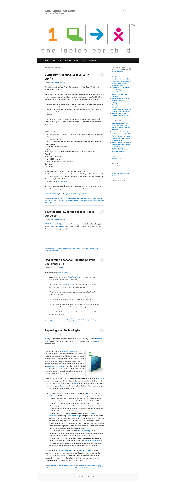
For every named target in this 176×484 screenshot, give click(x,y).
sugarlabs (95, 467)
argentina (68, 200)
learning (59, 321)
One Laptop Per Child (67, 351)
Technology (65, 465)
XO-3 (97, 341)
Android (51, 396)
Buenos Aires (75, 200)
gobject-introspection (91, 440)
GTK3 (89, 393)
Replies (55, 250)
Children (52, 248)
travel (85, 321)
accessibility (99, 319)
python (78, 467)
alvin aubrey (116, 123)
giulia (63, 82)
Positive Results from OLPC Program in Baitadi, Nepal (121, 138)
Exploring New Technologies (63, 330)
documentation (49, 321)
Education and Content (64, 198)
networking (64, 467)
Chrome (92, 413)
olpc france (65, 321)
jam (55, 321)
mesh (51, 467)
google (47, 467)
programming (72, 467)
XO (49, 200)
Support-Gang (86, 319)
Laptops (73, 198)
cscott (99, 465)
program (86, 200)
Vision (70, 465)
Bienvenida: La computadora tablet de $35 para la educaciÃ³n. (121, 90)
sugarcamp (99, 200)
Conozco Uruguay (65, 450)
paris (70, 321)
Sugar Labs (92, 200)
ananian (82, 465)
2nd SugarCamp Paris (77, 277)
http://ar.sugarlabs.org (52, 194)
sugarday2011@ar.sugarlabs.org (75, 194)
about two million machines (56, 366)
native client (56, 467)
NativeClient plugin (74, 416)
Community (53, 198)
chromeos (93, 465)
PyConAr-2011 (62, 181)
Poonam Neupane (117, 136)
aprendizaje (61, 200)
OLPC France (63, 272)
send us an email (118, 71)
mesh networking (84, 430)
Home (47, 60)
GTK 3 (87, 248)
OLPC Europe (73, 319)
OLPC (78, 198)
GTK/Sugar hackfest (53, 224)
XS (51, 200)
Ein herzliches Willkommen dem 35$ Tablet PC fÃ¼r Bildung (120, 100)
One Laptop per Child (60, 10)
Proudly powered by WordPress (88, 477)
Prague (52, 226)
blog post (99, 338)
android (87, 465)
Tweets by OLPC (117, 158)
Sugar (95, 198)
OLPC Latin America (86, 198)
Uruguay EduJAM (84, 450)
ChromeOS (53, 416)
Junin (81, 200)
